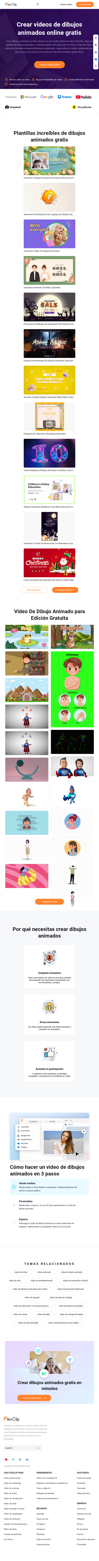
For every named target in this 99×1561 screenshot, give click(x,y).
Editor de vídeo (10, 1529)
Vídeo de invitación (12, 1519)
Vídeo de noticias (11, 1488)
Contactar (81, 1483)
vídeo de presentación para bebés (63, 1323)
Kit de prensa (82, 1529)
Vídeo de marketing (12, 1483)
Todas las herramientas (46, 1498)
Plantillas (40, 1534)
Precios (80, 1534)
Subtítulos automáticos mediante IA (52, 1483)
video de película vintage (61, 1297)
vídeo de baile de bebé (28, 1323)
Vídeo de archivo (43, 1539)
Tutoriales (81, 1488)
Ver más (7, 1539)
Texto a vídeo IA (43, 1488)
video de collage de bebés (71, 1314)
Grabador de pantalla (45, 1493)
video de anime (20, 1314)
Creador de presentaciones (15, 1524)
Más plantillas (34, 590)
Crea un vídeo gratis (49, 64)
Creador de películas (13, 1534)
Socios (80, 1524)
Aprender (40, 1514)
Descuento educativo (86, 1539)
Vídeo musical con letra (14, 1509)
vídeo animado (44, 1272)
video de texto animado (71, 1272)
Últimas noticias (84, 1514)
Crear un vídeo (85, 4)
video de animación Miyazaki (70, 1289)
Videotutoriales (83, 1493)
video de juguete (32, 1297)
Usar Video (34, 646)
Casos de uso (42, 1519)
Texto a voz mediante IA (46, 1478)
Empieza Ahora (64, 590)
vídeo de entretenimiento (42, 1280)
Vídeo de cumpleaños (13, 1514)
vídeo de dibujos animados (71, 1306)
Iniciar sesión (66, 4)
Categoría (40, 1529)
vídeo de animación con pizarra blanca (31, 1306)
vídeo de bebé (43, 1314)
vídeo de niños (20, 1272)
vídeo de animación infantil (75, 1280)
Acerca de (81, 1509)
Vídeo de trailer (10, 1493)
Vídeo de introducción (13, 1498)
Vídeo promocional (12, 1478)
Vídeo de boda (10, 1503)
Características (43, 1544)
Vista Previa (20, 646)
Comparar (40, 1524)
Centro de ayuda (84, 1478)
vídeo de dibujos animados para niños (30, 1289)
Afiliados (81, 1519)
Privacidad (81, 1544)
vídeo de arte (14, 1280)
